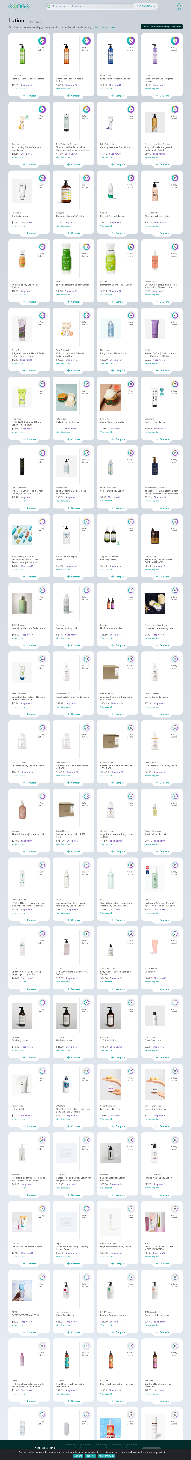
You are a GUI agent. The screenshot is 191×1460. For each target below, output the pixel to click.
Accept (78, 1456)
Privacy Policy (106, 1456)
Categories (146, 6)
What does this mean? (105, 27)
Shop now (26, 85)
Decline (91, 1456)
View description (19, 88)
